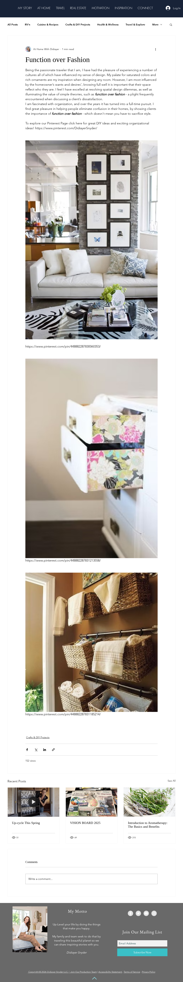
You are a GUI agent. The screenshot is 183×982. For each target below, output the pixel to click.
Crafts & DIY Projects (77, 24)
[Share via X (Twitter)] (36, 749)
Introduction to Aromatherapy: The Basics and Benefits (147, 824)
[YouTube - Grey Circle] (146, 913)
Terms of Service (132, 972)
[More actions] (155, 49)
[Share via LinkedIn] (44, 749)
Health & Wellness (107, 24)
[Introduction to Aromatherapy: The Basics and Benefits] (149, 802)
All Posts (13, 24)
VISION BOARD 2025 (85, 823)
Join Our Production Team (83, 972)
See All (171, 780)
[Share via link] (53, 749)
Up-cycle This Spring (26, 823)
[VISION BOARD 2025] (91, 802)
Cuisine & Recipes (47, 24)
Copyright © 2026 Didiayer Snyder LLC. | (49, 972)
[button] (25, 8)
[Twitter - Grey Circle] (138, 913)
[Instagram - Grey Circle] (154, 913)
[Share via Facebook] (27, 749)
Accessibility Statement (110, 972)
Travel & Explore (135, 24)
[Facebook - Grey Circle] (130, 913)
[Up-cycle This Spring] (33, 802)
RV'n (27, 24)
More (155, 24)
